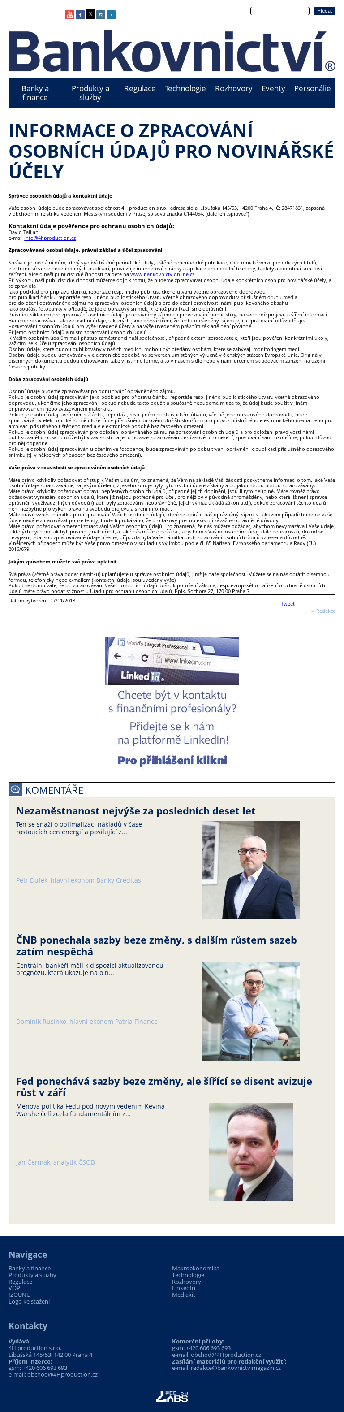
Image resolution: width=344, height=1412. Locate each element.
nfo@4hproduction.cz (51, 237)
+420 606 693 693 (44, 1368)
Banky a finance (35, 92)
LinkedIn (183, 1288)
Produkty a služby (90, 92)
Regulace (140, 88)
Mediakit (183, 1294)
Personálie (312, 88)
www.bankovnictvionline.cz (162, 274)
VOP (14, 1288)
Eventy (273, 88)
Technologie (185, 88)
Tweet (288, 603)
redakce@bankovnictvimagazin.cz (236, 1368)
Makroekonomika (195, 1268)
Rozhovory (234, 88)
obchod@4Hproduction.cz (62, 1374)
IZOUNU (19, 1294)
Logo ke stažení (29, 1301)
